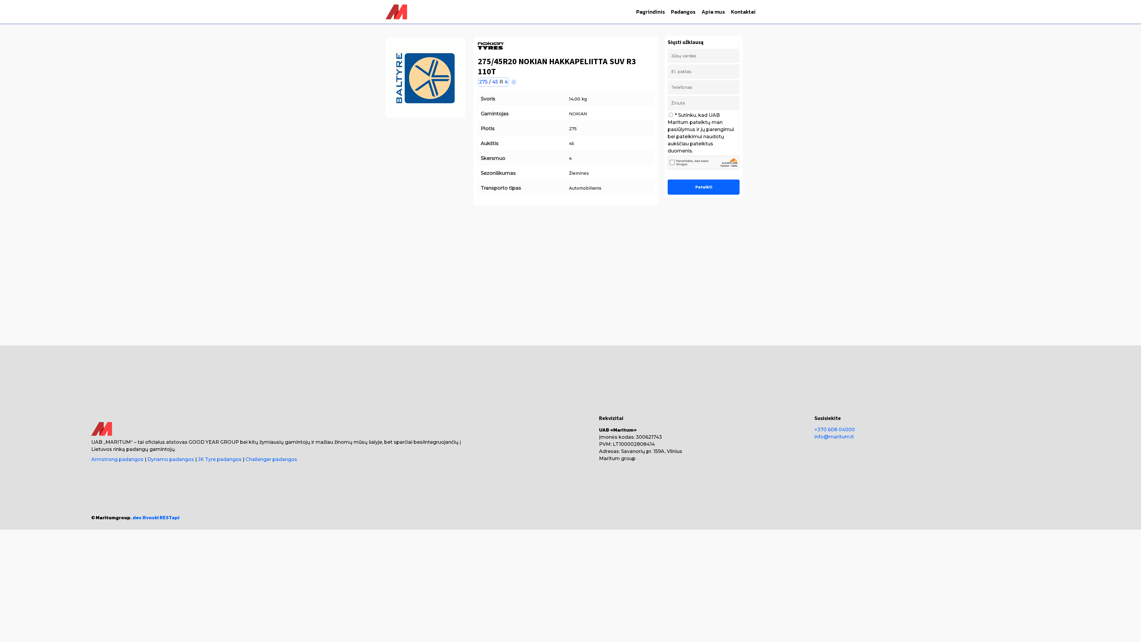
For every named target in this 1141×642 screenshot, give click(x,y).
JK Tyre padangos (220, 459)
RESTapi (169, 517)
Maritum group (617, 458)
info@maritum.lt (834, 437)
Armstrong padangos (117, 459)
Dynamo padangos (170, 459)
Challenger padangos (271, 459)
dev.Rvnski (146, 517)
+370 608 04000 (834, 429)
